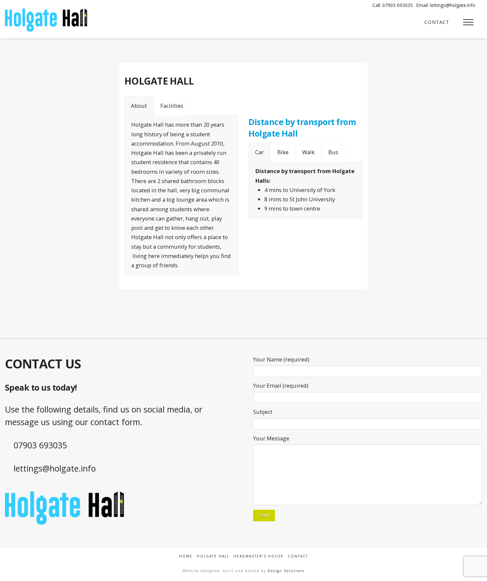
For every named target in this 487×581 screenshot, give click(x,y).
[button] (468, 22)
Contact (298, 556)
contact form (115, 421)
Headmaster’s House (259, 556)
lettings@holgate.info (55, 468)
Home (185, 556)
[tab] (138, 105)
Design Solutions (286, 570)
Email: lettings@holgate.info (445, 5)
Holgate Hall (213, 556)
